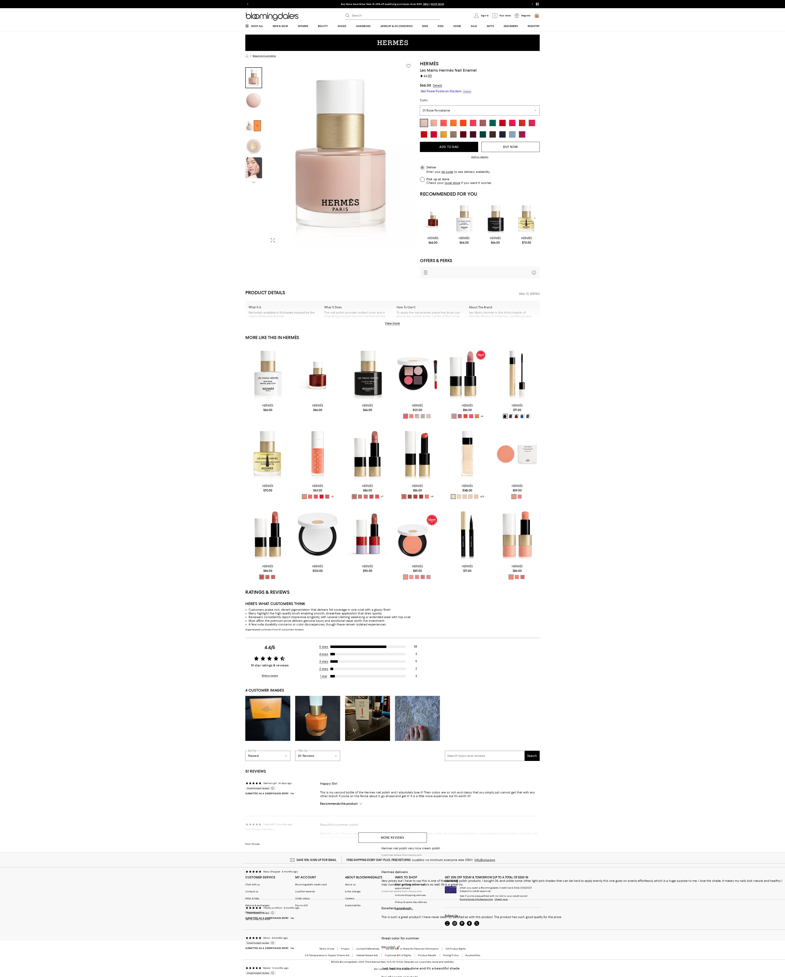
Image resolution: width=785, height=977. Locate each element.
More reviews (392, 838)
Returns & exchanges (257, 905)
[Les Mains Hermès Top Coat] (495, 218)
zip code (447, 172)
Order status (302, 898)
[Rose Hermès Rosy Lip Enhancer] (517, 534)
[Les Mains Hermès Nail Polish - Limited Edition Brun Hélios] (433, 218)
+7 (382, 496)
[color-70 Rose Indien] (471, 416)
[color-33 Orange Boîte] (477, 416)
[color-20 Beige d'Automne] (354, 497)
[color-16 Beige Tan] (410, 497)
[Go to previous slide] (247, 4)
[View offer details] (480, 272)
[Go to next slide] (532, 4)
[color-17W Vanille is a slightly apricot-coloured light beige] (476, 497)
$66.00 (425, 85)
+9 (432, 496)
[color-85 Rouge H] (517, 416)
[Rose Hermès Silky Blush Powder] (417, 534)
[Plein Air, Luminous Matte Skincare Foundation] (467, 453)
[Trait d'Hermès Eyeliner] (467, 534)
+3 (332, 496)
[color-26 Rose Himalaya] (427, 497)
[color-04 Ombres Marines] (417, 416)
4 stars (323, 654)
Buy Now (510, 147)
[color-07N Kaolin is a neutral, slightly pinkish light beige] (459, 497)
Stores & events (404, 909)
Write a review (270, 675)
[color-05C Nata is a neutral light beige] (453, 497)
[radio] (405, 416)
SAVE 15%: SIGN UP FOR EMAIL (316, 860)
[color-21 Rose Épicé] (371, 497)
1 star (323, 676)
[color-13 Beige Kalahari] (360, 497)
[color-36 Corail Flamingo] (377, 497)
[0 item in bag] (537, 15)
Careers (349, 898)
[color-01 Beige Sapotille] (304, 497)
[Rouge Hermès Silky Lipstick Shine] (417, 453)
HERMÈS (429, 63)
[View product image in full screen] (272, 240)
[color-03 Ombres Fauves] (411, 416)
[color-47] (267, 577)
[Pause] (537, 4)
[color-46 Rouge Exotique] (465, 416)
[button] (330, 153)
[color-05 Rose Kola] (327, 497)
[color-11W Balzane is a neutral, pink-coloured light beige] (465, 497)
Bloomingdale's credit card (311, 884)
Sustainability (353, 905)
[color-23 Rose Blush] (411, 577)
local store (452, 182)
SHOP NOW (437, 4)
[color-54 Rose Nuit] (423, 577)
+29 (482, 496)
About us (350, 884)
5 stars (324, 646)
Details (437, 85)
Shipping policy (254, 912)
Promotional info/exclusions (476, 899)
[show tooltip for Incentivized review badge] (271, 788)
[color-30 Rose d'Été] (517, 577)
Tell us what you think (257, 919)
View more (392, 323)
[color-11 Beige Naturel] (454, 416)
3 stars (324, 661)
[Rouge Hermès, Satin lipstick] (367, 453)
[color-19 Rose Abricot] (514, 497)
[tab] (253, 77)
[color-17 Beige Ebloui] (273, 577)
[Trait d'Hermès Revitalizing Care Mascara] (517, 373)
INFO (426, 4)
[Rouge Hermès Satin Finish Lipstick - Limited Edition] (367, 534)
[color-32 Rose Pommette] (520, 497)
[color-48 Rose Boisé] (460, 416)
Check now (501, 899)
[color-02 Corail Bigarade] (310, 497)
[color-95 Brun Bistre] (511, 416)
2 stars (324, 668)
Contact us (251, 891)
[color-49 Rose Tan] (522, 577)
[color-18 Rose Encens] (366, 497)
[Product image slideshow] (341, 153)
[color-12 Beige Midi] (404, 497)
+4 (482, 416)
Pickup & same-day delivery (411, 902)
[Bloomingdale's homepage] (247, 55)
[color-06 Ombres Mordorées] (428, 416)
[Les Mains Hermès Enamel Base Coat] (464, 218)
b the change (352, 891)
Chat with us (252, 884)
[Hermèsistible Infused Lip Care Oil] (317, 453)
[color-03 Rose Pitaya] (316, 497)
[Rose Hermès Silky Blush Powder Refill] (517, 453)
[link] (433, 240)
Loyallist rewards (305, 891)
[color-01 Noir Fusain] (505, 416)
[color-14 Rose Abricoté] (511, 577)
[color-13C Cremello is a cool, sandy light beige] (470, 497)
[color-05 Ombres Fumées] (423, 416)
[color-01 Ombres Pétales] (406, 416)
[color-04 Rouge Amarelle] (322, 497)
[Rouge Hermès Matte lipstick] (467, 373)
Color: (424, 100)
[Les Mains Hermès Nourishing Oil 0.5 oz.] (526, 218)
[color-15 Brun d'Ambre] (415, 497)
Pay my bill (301, 905)
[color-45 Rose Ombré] (428, 577)
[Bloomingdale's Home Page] (272, 16)
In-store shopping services (410, 895)
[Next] (535, 218)
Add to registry (480, 157)
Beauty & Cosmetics (264, 55)
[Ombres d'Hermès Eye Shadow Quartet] (417, 373)
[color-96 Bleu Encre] (522, 416)
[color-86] (262, 577)
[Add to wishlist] (408, 66)
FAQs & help (252, 898)
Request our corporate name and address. (429, 961)
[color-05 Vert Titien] (528, 416)
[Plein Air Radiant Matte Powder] (317, 534)
